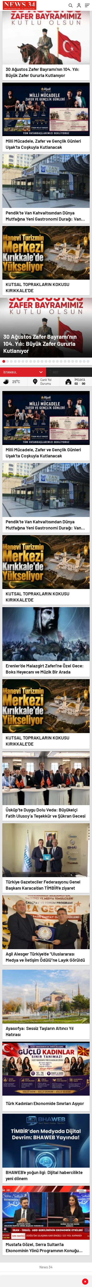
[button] (3, 361)
